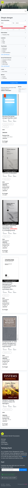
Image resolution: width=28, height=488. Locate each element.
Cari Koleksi (23, 469)
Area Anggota (4, 444)
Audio (3, 41)
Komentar (5, 121)
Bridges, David (6, 236)
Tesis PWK (4, 62)
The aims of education (9, 173)
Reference (4, 48)
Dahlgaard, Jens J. (7, 352)
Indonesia (4, 78)
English (4, 76)
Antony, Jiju (6, 295)
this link (24, 456)
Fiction (3, 51)
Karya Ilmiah (5, 64)
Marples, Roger (6, 179)
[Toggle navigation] (3, 5)
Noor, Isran (6, 126)
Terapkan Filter (14, 82)
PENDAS (4, 61)
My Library (4, 71)
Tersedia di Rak (5, 34)
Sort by (19, 86)
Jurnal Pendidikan (6, 52)
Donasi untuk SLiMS (9, 474)
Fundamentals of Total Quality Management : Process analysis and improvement (9, 344)
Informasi (3, 439)
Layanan (3, 440)
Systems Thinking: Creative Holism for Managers (8, 401)
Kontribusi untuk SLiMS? (10, 477)
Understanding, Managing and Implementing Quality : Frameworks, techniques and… (9, 286)
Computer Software (6, 59)
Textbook (4, 49)
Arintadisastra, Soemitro (8, 123)
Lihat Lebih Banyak (5, 54)
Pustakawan (4, 442)
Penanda (10, 121)
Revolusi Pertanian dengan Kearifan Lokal (9, 117)
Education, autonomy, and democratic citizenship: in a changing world (9, 228)
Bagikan (14, 121)
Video (3, 42)
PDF (3, 40)
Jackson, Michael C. (7, 409)
